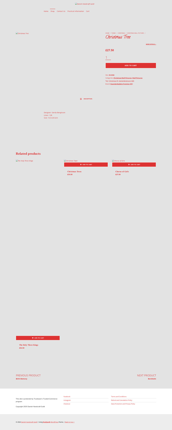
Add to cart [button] (39, 338)
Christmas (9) (113, 81)
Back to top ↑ (70, 422)
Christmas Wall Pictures (135, 33)
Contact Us (61, 11)
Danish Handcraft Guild (29, 422)
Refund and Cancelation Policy (121, 400)
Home (46, 11)
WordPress (54, 422)
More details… (151, 44)
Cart (87, 11)
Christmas (121, 33)
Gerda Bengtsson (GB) (126, 81)
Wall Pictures (137, 78)
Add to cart (131, 65)
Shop (53, 11)
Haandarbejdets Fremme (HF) (121, 84)
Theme (113, 33)
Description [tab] (87, 99)
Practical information (76, 11)
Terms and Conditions (118, 396)
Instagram (67, 400)
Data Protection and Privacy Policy (123, 404)
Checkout (67, 404)
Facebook (67, 396)
